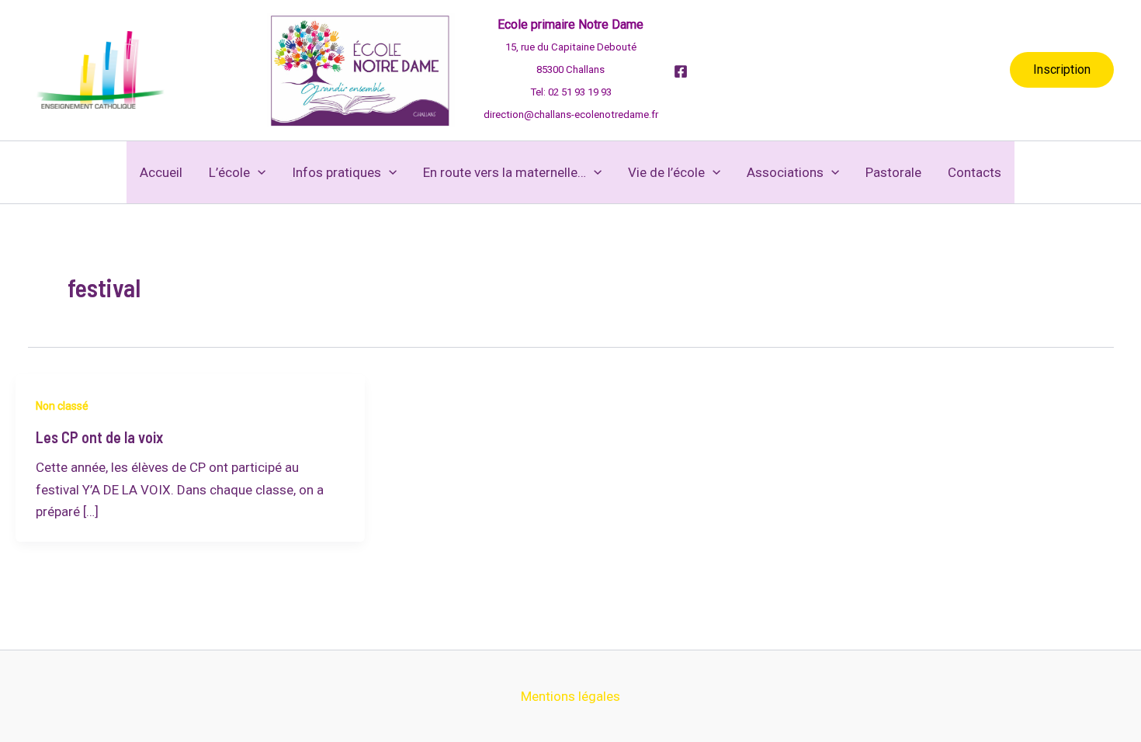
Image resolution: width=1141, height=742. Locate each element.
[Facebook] (681, 71)
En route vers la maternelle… (504, 172)
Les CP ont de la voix (99, 437)
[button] (1062, 70)
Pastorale (893, 172)
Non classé (62, 406)
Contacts (974, 172)
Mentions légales (570, 696)
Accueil (161, 172)
